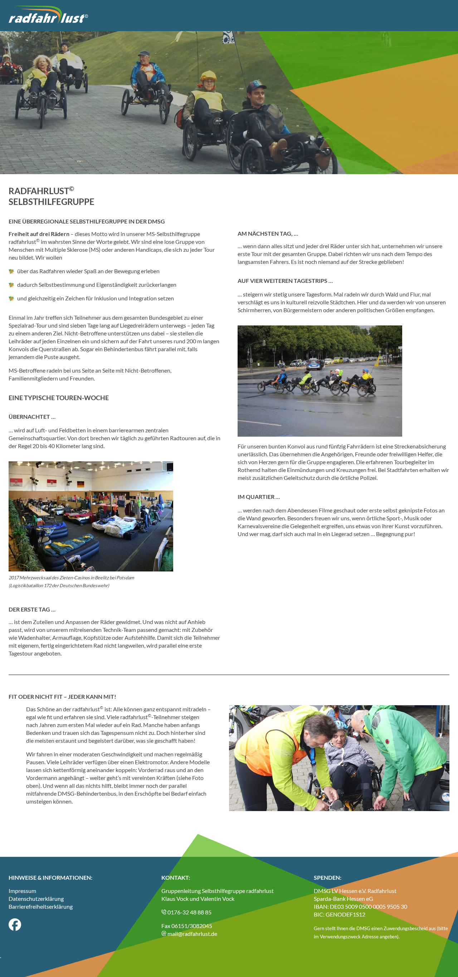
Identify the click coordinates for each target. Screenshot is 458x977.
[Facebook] (15, 928)
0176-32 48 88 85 (188, 912)
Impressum (22, 890)
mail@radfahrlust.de (191, 933)
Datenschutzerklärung (36, 898)
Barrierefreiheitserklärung (41, 906)
